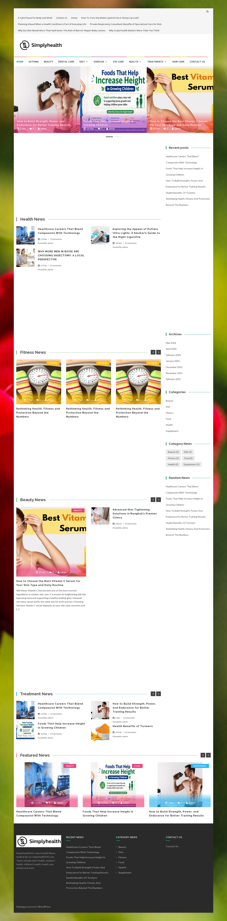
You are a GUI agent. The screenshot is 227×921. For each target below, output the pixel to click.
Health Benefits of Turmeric (170, 124)
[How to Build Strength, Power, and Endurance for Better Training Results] (100, 710)
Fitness (53, 363)
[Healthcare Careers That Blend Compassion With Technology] (25, 235)
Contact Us (61, 17)
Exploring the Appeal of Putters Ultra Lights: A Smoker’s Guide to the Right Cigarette (136, 233)
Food (168, 418)
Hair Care (178, 61)
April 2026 (171, 348)
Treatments (155, 61)
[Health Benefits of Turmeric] (100, 732)
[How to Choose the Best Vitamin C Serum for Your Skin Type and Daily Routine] (113, 99)
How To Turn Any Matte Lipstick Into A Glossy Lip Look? (110, 17)
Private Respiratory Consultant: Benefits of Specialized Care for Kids (126, 24)
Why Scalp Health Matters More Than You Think (134, 30)
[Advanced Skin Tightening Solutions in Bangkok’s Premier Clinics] (100, 516)
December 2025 (174, 367)
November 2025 (174, 373)
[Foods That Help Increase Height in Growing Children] (47, 99)
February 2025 (173, 379)
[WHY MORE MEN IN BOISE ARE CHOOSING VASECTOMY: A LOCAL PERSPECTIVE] (25, 258)
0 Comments (56, 239)
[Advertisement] (147, 43)
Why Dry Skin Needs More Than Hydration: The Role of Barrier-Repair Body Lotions (61, 30)
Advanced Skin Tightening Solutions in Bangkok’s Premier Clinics (135, 513)
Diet (82, 61)
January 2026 (173, 361)
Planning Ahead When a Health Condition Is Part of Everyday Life (52, 24)
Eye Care (118, 61)
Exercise (99, 61)
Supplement (172, 431)
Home (74, 17)
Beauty (48, 61)
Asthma (34, 61)
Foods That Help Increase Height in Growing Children (42, 123)
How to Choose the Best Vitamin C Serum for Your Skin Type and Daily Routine (112, 123)
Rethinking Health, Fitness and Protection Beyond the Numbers (38, 412)
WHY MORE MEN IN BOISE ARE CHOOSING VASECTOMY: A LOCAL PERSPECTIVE (61, 255)
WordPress (44, 906)
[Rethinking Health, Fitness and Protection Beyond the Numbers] (38, 381)
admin (45, 128)
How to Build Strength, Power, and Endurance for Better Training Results (134, 707)
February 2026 (173, 355)
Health (133, 61)
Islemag (20, 906)
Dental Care (66, 61)
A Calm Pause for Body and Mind (35, 17)
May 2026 (171, 342)
